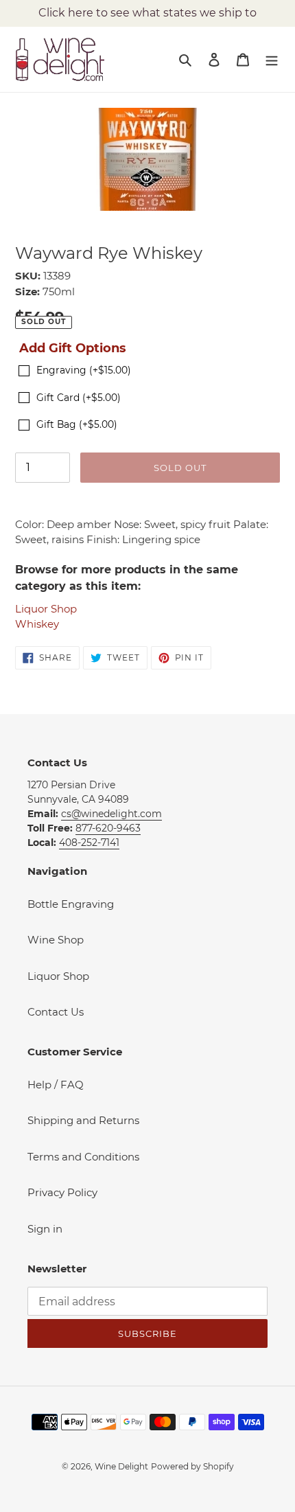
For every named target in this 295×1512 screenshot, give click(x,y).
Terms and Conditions (83, 1156)
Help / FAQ (55, 1084)
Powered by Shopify (192, 1466)
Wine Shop (55, 939)
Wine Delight (121, 1466)
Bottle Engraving (70, 903)
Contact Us (55, 1011)
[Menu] (271, 59)
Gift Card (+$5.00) (78, 397)
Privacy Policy (62, 1192)
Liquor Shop (46, 608)
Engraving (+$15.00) (83, 370)
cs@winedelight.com (111, 813)
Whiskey (37, 623)
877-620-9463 (108, 828)
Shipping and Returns (83, 1120)
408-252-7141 (89, 842)
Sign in (44, 1228)
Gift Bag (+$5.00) (76, 424)
